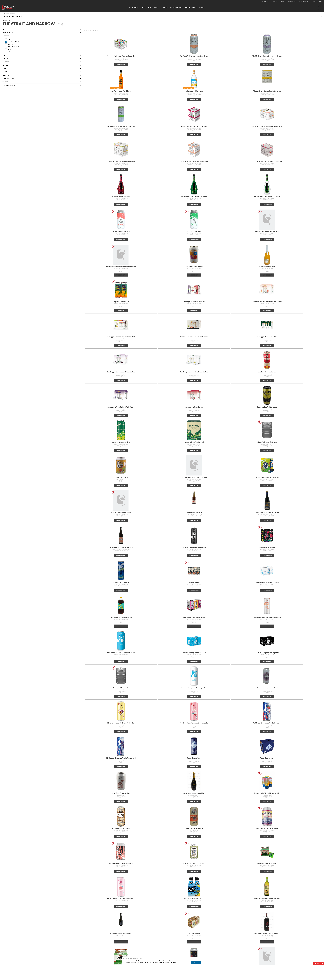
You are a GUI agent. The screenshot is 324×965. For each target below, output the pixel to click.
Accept (195, 962)
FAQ (314, 1)
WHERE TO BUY (120, 64)
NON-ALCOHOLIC (191, 7)
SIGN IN (320, 1)
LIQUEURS (164, 7)
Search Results (11, 13)
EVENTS (274, 1)
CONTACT (282, 1)
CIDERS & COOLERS (176, 7)
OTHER (201, 7)
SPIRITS (156, 7)
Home (4, 13)
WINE (143, 7)
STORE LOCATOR (265, 1)
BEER (149, 7)
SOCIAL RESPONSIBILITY (304, 1)
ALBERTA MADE (134, 7)
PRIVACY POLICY (292, 1)
